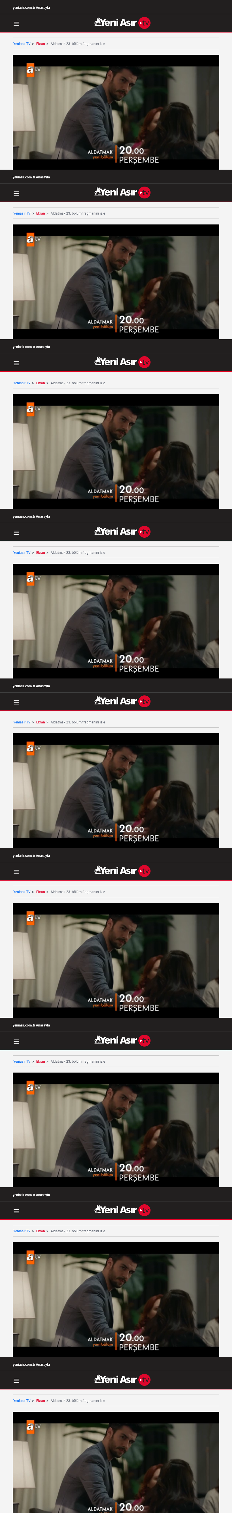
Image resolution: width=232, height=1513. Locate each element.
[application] (116, 756)
